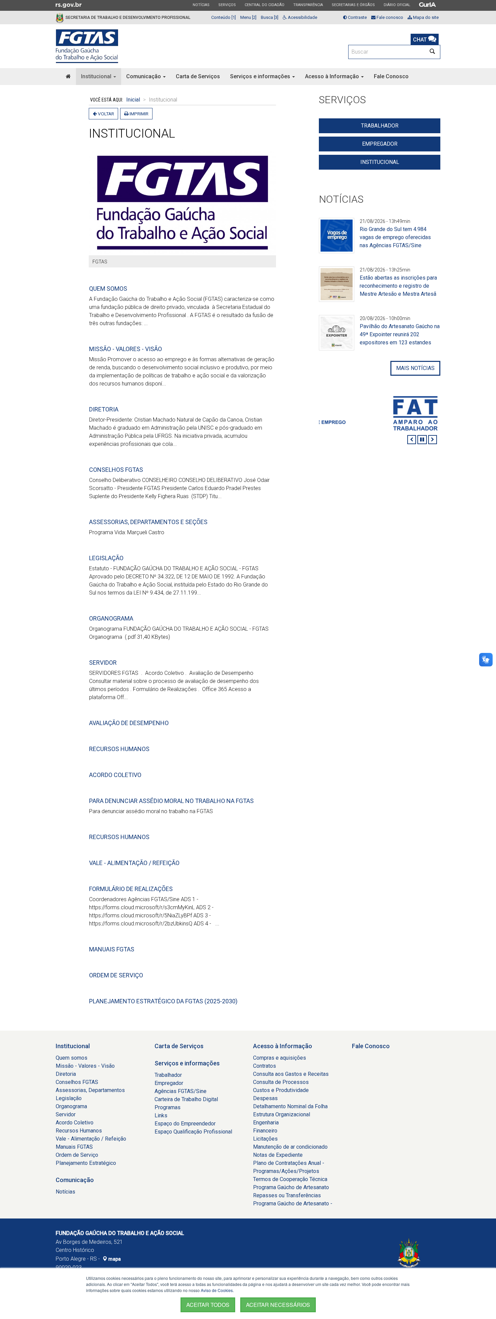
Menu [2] (248, 17)
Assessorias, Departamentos (90, 1090)
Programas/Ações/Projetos (286, 1171)
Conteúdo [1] (223, 17)
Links (161, 1115)
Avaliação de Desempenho (129, 722)
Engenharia (266, 1122)
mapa (114, 1259)
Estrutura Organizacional (281, 1114)
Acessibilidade (302, 17)
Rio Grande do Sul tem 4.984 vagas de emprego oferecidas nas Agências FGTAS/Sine (395, 237)
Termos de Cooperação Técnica (290, 1179)
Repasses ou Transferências (287, 1195)
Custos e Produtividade (281, 1090)
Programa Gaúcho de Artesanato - (292, 1203)
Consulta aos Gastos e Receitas (291, 1074)
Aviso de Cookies (217, 1290)
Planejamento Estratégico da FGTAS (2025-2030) (163, 1001)
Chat (420, 39)
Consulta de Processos (281, 1082)
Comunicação (144, 76)
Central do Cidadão (264, 4)
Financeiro (265, 1130)
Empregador (379, 144)
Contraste (357, 17)
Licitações (265, 1139)
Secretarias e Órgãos (353, 4)
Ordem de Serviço (116, 975)
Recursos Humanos (119, 748)
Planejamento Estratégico (86, 1163)
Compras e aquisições (279, 1058)
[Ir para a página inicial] (87, 46)
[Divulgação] (336, 239)
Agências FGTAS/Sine (180, 1091)
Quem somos (108, 288)
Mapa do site (425, 17)
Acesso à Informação (332, 76)
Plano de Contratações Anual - (288, 1163)
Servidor (103, 662)
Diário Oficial (396, 4)
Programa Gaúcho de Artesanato (291, 1187)
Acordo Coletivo (115, 774)
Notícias (201, 4)
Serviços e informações (261, 76)
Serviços (227, 4)
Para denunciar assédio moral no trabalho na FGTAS (171, 800)
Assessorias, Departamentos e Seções (148, 521)
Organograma (111, 618)
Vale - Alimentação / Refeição (134, 862)
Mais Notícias (415, 368)
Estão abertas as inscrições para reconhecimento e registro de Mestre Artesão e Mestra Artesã (398, 286)
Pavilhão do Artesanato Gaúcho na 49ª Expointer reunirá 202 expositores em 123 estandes (400, 334)
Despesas (265, 1098)
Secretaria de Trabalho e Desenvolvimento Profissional (127, 17)
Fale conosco (389, 17)
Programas (168, 1107)
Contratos (264, 1066)
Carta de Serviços (198, 76)
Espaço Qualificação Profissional (193, 1131)
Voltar (105, 113)
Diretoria (103, 409)
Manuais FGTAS (111, 949)
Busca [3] (269, 17)
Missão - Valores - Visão (125, 348)
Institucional (97, 76)
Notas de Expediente (278, 1155)
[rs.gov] (69, 4)
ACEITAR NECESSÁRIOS (278, 1305)
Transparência (308, 4)
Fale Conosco (391, 76)
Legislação (106, 558)
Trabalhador (379, 125)
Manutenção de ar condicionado (290, 1147)
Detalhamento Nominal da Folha (290, 1106)
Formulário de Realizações (131, 888)
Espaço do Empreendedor (185, 1123)
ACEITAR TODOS (207, 1305)
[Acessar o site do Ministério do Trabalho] (379, 413)
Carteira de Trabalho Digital (186, 1099)
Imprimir (138, 113)
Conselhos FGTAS (116, 469)
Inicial (133, 99)
